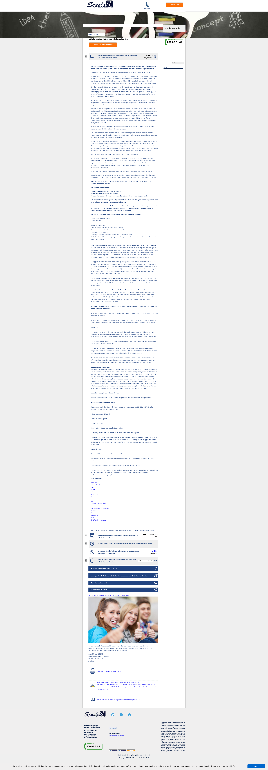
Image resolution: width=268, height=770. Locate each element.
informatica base (97, 485)
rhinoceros (94, 515)
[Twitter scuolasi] (112, 716)
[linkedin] (129, 716)
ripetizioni (94, 482)
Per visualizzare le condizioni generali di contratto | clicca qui (118, 700)
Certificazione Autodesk (99, 520)
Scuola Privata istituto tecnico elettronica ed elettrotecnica (108, 595)
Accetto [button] (256, 766)
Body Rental (122, 755)
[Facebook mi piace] (113, 728)
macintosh (94, 494)
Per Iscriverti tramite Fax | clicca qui (109, 671)
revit (92, 518)
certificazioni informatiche (100, 508)
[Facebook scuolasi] (121, 716)
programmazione (97, 506)
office (93, 492)
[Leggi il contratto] (92, 702)
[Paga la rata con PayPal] (92, 688)
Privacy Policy (131, 755)
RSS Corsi (147, 755)
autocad (93, 511)
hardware (94, 499)
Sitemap (139, 755)
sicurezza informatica (98, 504)
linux (92, 497)
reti (92, 501)
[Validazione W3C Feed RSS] (131, 750)
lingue (93, 489)
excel (92, 487)
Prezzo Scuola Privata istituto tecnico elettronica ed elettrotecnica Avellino (117, 560)
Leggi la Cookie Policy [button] (229, 766)
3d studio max (96, 513)
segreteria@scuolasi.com (116, 735)
